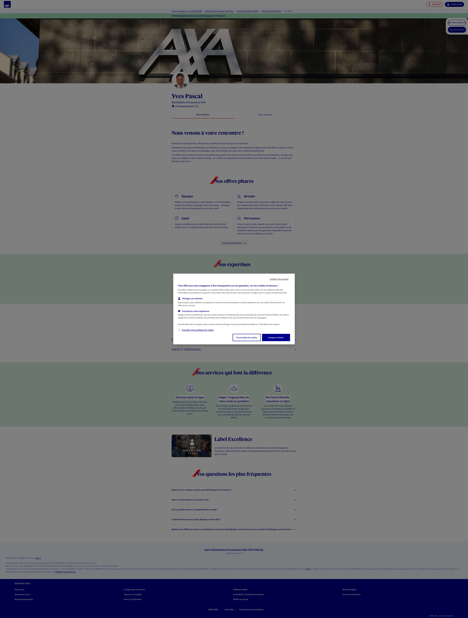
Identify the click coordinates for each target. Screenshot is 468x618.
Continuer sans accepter (279, 279)
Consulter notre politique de (198, 330)
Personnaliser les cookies (246, 337)
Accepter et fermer (276, 337)
